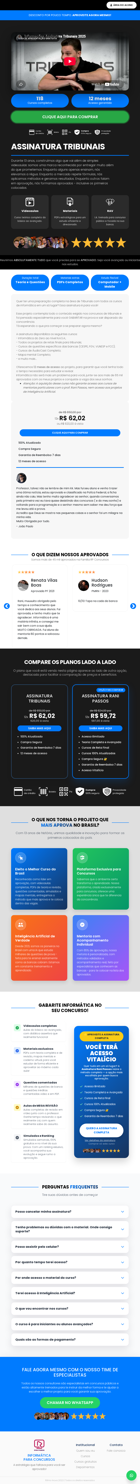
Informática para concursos (39, 1457)
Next (133, 606)
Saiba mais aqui (39, 728)
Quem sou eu (85, 1451)
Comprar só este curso (101, 1143)
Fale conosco (116, 1451)
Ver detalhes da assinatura (100, 1140)
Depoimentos (85, 1467)
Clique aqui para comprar (70, 117)
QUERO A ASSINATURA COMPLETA (101, 1130)
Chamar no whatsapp (70, 1402)
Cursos (85, 1456)
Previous (6, 606)
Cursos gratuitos (85, 1462)
